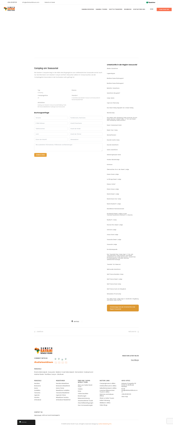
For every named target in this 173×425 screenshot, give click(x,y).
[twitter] (163, 2)
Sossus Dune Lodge (112, 234)
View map (124, 396)
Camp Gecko (110, 98)
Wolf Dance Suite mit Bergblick (116, 289)
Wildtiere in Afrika (105, 403)
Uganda (36, 395)
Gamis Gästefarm (112, 149)
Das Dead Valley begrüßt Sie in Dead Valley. (120, 107)
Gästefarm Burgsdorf (113, 93)
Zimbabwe (37, 400)
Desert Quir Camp (112, 130)
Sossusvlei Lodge (112, 244)
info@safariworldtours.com (30, 2)
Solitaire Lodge (111, 229)
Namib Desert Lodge (113, 194)
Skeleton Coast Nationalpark (65, 372)
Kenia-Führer (60, 388)
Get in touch (37, 415)
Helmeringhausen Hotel (114, 154)
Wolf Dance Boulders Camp (115, 274)
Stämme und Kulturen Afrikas (107, 395)
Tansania (37, 393)
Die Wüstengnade (112, 249)
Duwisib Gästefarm (112, 144)
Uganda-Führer (61, 395)
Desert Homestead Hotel (114, 125)
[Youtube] (166, 2)
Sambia (36, 397)
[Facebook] (160, 2)
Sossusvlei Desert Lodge (114, 239)
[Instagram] (169, 2)
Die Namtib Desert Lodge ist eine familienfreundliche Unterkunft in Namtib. (120, 214)
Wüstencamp (111, 112)
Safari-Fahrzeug (105, 400)
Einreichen (40, 155)
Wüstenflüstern (111, 135)
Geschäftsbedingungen (85, 403)
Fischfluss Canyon (50, 374)
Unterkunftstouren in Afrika (108, 386)
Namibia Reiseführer (62, 383)
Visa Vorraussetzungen (85, 405)
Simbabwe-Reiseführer (63, 400)
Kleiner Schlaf (111, 184)
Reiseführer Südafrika (62, 390)
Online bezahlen (83, 393)
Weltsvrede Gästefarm (114, 269)
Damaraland (79, 372)
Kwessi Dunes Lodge (113, 174)
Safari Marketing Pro (105, 424)
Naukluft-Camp (112, 219)
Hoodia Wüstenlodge (113, 159)
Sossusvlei (51, 372)
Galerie (80, 389)
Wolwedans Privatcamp (114, 294)
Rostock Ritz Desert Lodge (115, 224)
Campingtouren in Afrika (107, 383)
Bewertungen (82, 396)
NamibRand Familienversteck (115, 208)
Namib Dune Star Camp (114, 199)
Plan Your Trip (164, 9)
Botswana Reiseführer (63, 386)
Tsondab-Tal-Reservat (114, 264)
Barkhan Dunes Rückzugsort (115, 78)
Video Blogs (103, 405)
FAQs (79, 391)
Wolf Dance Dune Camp (114, 284)
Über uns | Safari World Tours (85, 385)
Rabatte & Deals (50, 2)
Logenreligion (111, 73)
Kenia (36, 388)
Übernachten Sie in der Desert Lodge (118, 169)
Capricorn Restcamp (113, 103)
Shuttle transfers (115, 9)
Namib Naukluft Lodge (114, 204)
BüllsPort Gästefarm (113, 88)
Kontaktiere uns (139, 9)
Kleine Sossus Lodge (113, 189)
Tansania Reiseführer (62, 393)
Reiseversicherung (84, 398)
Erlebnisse (127, 9)
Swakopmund (88, 372)
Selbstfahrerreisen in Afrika (108, 388)
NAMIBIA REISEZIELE (88, 9)
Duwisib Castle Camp (113, 140)
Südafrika (37, 390)
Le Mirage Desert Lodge (114, 179)
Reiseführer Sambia (62, 397)
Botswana (37, 386)
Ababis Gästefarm (112, 68)
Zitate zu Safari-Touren (107, 398)
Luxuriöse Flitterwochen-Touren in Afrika (107, 391)
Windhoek (60, 374)
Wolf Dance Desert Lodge (114, 279)
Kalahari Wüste (39, 374)
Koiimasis (109, 164)
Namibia (37, 383)
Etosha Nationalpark (40, 372)
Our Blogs (135, 360)
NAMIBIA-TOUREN (101, 9)
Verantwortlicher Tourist (85, 401)
